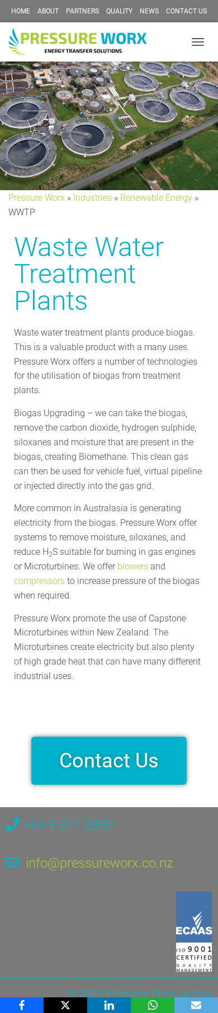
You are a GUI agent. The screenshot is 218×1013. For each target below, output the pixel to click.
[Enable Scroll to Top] (196, 991)
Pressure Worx (36, 197)
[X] (65, 1005)
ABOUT (48, 11)
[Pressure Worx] (82, 42)
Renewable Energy (156, 197)
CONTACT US (186, 11)
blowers (132, 566)
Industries (92, 197)
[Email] (196, 1005)
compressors (39, 581)
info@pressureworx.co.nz (99, 863)
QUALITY (119, 11)
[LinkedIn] (109, 1005)
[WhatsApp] (152, 1005)
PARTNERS (82, 11)
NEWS (149, 11)
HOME (20, 11)
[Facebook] (22, 1005)
